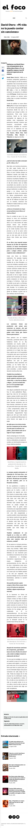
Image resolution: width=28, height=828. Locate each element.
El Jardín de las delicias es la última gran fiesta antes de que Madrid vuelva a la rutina (17, 743)
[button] (14, 18)
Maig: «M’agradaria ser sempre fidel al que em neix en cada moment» (16, 802)
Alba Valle (7, 37)
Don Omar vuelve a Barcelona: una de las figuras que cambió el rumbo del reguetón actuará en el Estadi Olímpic (17, 778)
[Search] (26, 18)
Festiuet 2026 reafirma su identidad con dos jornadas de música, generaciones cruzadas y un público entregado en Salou (17, 791)
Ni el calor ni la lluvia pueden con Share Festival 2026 (17, 765)
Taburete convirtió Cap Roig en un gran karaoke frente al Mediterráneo (17, 754)
